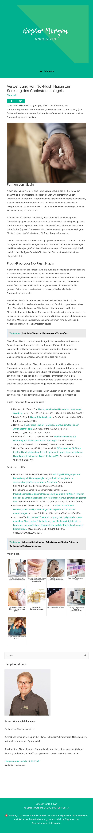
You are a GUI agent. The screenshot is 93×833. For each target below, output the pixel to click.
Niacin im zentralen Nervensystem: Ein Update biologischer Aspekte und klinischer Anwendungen (44, 509)
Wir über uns (60, 807)
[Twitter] (20, 101)
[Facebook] (11, 101)
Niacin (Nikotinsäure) (40, 417)
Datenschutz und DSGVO (39, 807)
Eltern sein (12, 95)
